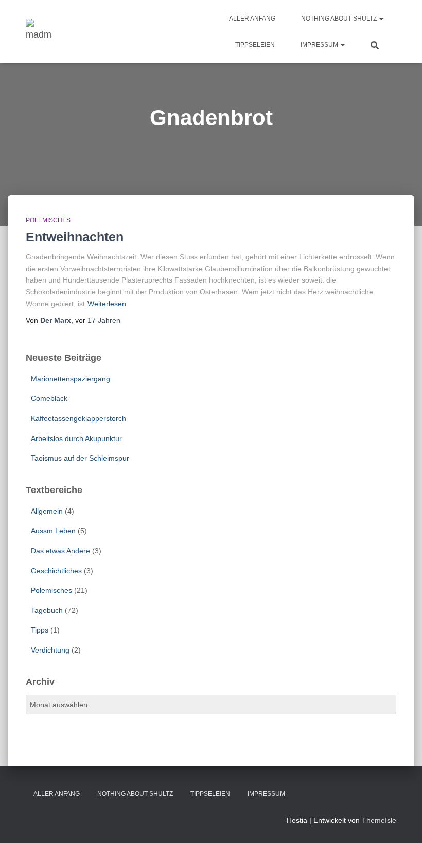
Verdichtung (50, 650)
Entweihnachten (75, 237)
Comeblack (49, 398)
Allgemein (47, 511)
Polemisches (48, 220)
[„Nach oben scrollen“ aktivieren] (402, 822)
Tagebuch (47, 610)
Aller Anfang (252, 18)
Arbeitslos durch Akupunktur (76, 438)
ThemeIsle (379, 820)
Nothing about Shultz (339, 18)
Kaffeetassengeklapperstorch (78, 418)
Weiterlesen (106, 304)
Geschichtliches (56, 571)
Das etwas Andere (60, 551)
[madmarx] (39, 31)
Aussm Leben (53, 530)
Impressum (320, 44)
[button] (380, 18)
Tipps (39, 630)
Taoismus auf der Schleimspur (80, 458)
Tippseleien (255, 44)
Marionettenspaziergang (70, 379)
